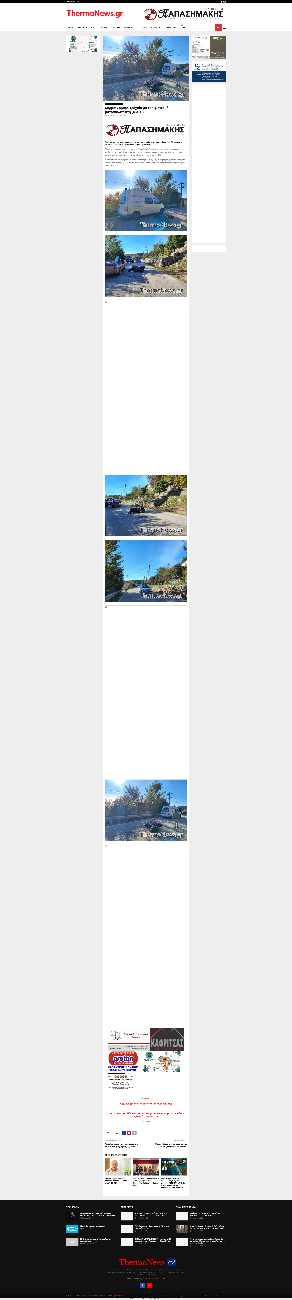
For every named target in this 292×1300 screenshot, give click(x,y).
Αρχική (71, 28)
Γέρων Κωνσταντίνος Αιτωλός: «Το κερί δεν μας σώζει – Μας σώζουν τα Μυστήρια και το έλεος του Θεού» (207, 1241)
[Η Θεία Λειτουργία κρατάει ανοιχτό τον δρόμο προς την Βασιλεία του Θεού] (182, 1216)
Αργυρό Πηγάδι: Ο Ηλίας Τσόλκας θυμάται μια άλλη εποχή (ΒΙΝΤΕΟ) (116, 1181)
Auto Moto (127, 1207)
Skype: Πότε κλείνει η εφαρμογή (92, 1226)
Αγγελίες (116, 28)
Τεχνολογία (72, 1207)
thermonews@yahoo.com (155, 1279)
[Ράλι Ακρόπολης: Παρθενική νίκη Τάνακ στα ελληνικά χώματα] (127, 1229)
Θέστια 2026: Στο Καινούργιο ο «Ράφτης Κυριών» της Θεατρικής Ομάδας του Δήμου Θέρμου (146, 1182)
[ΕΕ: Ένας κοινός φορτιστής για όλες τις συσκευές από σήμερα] (72, 1242)
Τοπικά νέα (102, 28)
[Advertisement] (209, 163)
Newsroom (111, 116)
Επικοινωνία (172, 28)
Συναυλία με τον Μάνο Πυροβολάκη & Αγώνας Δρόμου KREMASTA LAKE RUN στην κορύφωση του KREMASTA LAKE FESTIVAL (173, 1183)
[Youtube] (149, 1285)
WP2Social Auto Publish (137, 1299)
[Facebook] (142, 1285)
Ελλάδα (142, 28)
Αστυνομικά (129, 28)
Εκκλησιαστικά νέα (186, 1207)
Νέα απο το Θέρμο (86, 28)
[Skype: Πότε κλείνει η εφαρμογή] (72, 1229)
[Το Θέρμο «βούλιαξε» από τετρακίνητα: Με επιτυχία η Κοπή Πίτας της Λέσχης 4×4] (127, 1216)
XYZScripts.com (158, 1299)
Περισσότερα (156, 28)
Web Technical (120, 1296)
